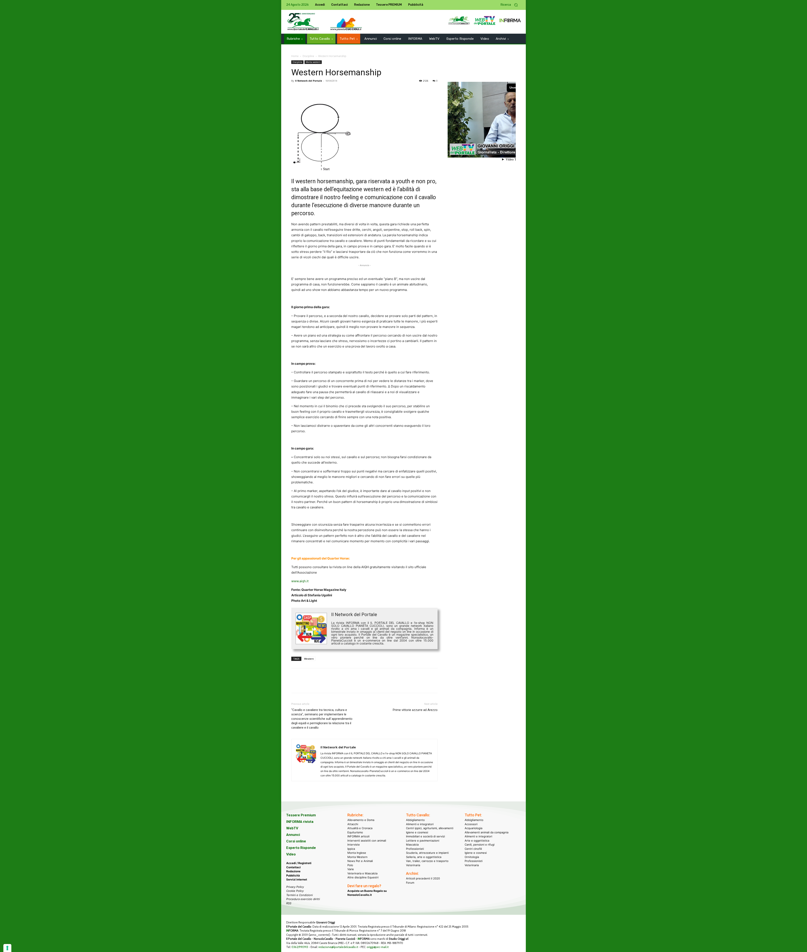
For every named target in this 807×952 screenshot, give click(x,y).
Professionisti (415, 848)
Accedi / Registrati (298, 863)
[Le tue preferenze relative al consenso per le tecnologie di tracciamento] (7, 948)
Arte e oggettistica (477, 840)
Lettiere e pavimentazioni (422, 840)
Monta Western (357, 857)
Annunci (293, 835)
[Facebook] (295, 90)
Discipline (308, 56)
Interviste (353, 844)
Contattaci (293, 867)
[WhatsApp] (324, 90)
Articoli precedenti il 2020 (423, 878)
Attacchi (352, 824)
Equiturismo (355, 832)
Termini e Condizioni (299, 895)
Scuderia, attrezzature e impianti (427, 852)
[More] (353, 90)
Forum (410, 882)
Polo (350, 865)
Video (291, 854)
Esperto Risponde (301, 848)
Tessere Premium (301, 815)
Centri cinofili (473, 848)
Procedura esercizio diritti (303, 899)
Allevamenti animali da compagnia (486, 832)
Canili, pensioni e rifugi (479, 844)
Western (309, 658)
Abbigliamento (415, 820)
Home (295, 56)
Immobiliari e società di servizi (425, 836)
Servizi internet (296, 879)
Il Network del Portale (308, 80)
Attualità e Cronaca (359, 828)
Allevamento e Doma (360, 820)
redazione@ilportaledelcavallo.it (338, 947)
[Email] (334, 90)
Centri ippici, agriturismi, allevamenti (429, 828)
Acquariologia (473, 828)
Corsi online (296, 841)
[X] (305, 90)
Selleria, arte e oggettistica (423, 857)
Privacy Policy (295, 886)
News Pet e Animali (360, 861)
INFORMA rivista (299, 821)
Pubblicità (293, 875)
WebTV (292, 828)
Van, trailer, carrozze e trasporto (427, 861)
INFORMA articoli (358, 836)
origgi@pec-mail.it (378, 947)
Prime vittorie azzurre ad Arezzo (415, 710)
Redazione (293, 871)
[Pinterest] (315, 90)
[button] (511, 5)
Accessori (471, 824)
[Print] (344, 90)
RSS (288, 903)
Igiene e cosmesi (417, 832)
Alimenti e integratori (420, 824)
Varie (350, 869)
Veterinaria (413, 865)
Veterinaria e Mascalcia (362, 873)
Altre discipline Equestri (362, 877)
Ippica (351, 848)
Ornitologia (472, 857)
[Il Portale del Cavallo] (303, 21)
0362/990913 (299, 947)
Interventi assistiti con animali (366, 840)
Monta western (313, 62)
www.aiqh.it (300, 581)
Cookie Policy (295, 890)
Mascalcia (412, 844)
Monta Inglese (356, 852)
